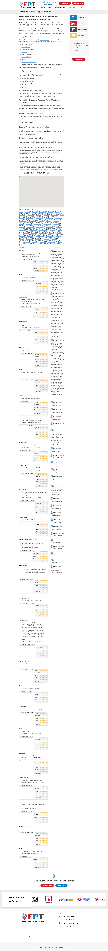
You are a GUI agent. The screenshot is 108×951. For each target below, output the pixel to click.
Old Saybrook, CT (27, 231)
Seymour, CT (43, 234)
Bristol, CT (57, 213)
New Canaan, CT (49, 226)
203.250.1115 (48, 4)
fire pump (25, 118)
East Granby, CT (29, 217)
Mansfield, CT (57, 223)
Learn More (78, 50)
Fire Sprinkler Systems (27, 44)
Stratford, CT (40, 237)
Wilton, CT (25, 243)
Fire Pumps (24, 51)
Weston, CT (34, 241)
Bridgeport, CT (49, 213)
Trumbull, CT (38, 238)
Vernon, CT (54, 238)
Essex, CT (40, 219)
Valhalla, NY (46, 238)
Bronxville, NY (22, 214)
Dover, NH (21, 217)
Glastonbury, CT (22, 220)
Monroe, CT (56, 225)
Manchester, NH (47, 223)
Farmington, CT (56, 219)
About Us (43, 7)
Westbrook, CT (26, 241)
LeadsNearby (68, 947)
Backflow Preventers (26, 54)
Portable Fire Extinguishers (28, 49)
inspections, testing (44, 39)
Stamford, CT (22, 237)
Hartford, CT (30, 222)
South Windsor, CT (40, 235)
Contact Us (80, 7)
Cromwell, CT (34, 216)
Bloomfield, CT (42, 211)
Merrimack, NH (30, 225)
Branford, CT (29, 213)
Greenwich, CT (32, 220)
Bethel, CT (34, 211)
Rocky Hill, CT (26, 234)
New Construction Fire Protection (29, 61)
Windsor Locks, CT (50, 243)
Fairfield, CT (47, 219)
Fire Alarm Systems (26, 46)
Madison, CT (29, 223)
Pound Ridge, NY (43, 232)
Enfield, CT (32, 219)
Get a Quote (64, 3)
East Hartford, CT (39, 217)
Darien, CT (49, 216)
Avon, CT (21, 211)
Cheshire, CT (31, 214)
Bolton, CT (50, 211)
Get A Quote (46, 885)
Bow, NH (57, 211)
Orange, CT (36, 231)
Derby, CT (56, 216)
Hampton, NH (22, 222)
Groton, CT (41, 220)
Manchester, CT (37, 223)
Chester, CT (38, 214)
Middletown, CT (39, 225)
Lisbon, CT (21, 223)
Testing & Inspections (60, 7)
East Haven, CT (49, 217)
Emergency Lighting (26, 56)
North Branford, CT (33, 229)
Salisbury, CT (34, 234)
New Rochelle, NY (56, 228)
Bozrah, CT (21, 213)
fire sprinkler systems (31, 74)
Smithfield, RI (30, 235)
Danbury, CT (42, 216)
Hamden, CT (56, 220)
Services (50, 7)
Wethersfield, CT (51, 241)
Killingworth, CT (56, 222)
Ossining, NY (44, 231)
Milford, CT (48, 225)
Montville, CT (22, 226)
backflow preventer (34, 130)
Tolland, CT (21, 238)
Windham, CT (33, 243)
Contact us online (43, 169)
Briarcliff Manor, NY (39, 213)
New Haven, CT (26, 228)
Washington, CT (32, 240)
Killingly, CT (47, 222)
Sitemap (53, 947)
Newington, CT (22, 229)
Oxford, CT (52, 231)
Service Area (72, 7)
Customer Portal (78, 3)
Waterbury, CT (41, 240)
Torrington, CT (29, 238)
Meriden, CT (21, 225)
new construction (42, 150)
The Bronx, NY (48, 237)
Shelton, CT (58, 234)
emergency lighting (36, 141)
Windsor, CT (41, 243)
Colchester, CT (54, 214)
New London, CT (36, 228)
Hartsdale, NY (39, 222)
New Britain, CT (39, 226)
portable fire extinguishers (37, 105)
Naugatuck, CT (30, 226)
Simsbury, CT (22, 235)
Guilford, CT (48, 220)
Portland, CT (34, 232)
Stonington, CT (31, 237)
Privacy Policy (48, 947)
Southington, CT (50, 235)
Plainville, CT (26, 232)
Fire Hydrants (25, 59)
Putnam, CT (51, 232)
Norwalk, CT (52, 229)
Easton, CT (25, 219)
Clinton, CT (46, 214)
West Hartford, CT (51, 240)
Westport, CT (43, 241)
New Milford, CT (46, 228)
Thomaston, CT (57, 237)
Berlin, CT (28, 211)
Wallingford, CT (22, 240)
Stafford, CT (58, 235)
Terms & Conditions (41, 947)
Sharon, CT (50, 234)
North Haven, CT (43, 229)
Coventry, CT (26, 216)
